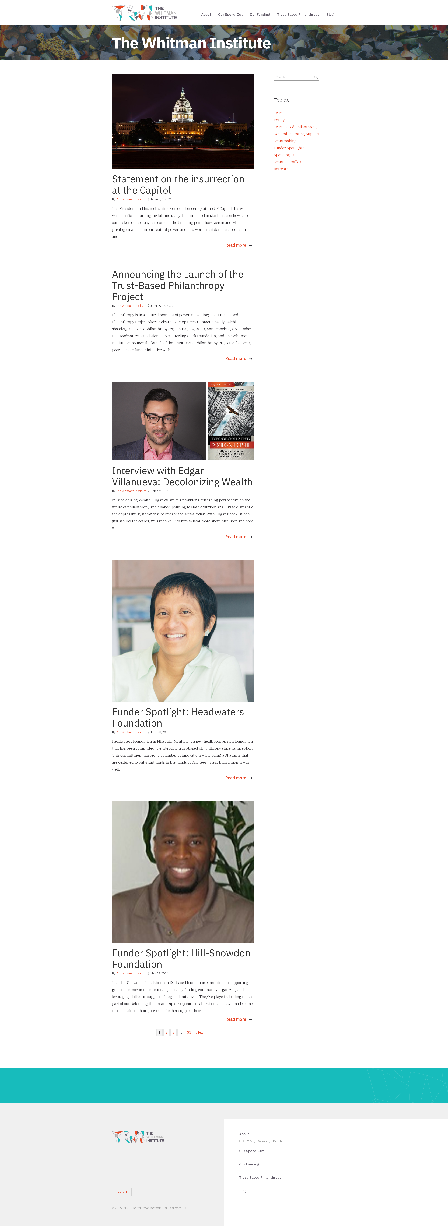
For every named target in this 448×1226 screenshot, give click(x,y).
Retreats (281, 168)
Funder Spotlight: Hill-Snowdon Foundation (181, 958)
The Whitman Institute (131, 199)
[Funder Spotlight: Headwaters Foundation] (183, 630)
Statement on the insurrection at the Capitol (178, 184)
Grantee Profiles (287, 161)
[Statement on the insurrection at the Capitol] (183, 121)
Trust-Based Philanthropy (298, 14)
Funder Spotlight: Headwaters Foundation (178, 717)
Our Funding (260, 14)
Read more (235, 245)
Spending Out (285, 154)
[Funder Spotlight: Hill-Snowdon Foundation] (183, 871)
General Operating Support (297, 133)
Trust (278, 112)
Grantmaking (285, 140)
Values (262, 1141)
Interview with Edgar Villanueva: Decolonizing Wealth (182, 476)
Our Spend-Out (230, 14)
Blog (330, 14)
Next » (201, 1032)
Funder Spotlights (289, 147)
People (278, 1141)
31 (189, 1032)
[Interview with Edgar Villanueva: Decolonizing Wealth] (183, 420)
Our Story (245, 1141)
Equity (279, 119)
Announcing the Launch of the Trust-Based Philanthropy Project (178, 285)
